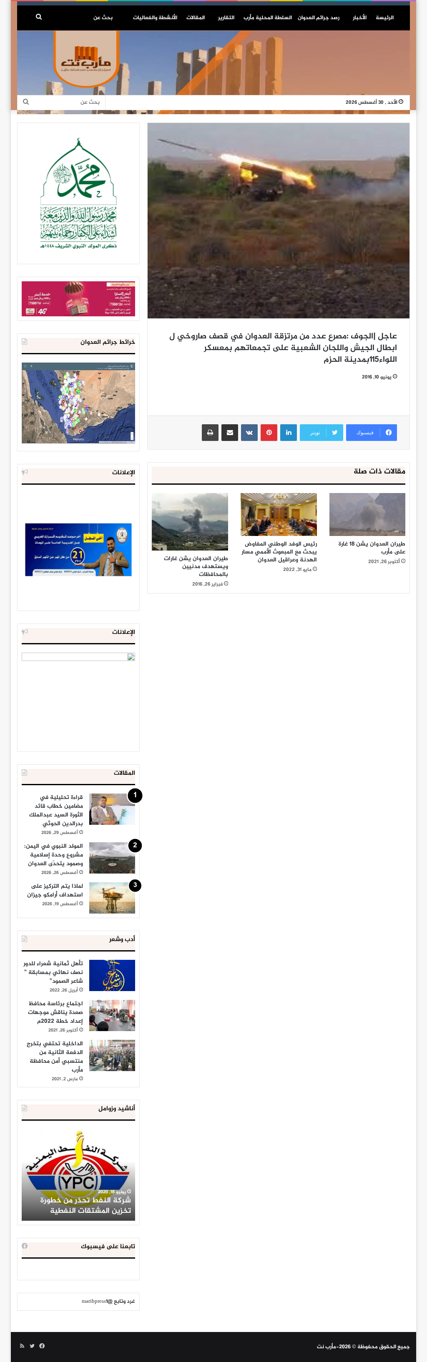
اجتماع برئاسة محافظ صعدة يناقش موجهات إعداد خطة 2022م (55, 1012)
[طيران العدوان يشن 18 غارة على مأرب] (367, 514)
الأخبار (360, 18)
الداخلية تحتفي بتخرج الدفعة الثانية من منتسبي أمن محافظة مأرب (55, 1057)
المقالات (195, 18)
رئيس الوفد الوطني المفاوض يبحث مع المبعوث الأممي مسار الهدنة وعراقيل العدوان (279, 552)
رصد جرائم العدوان (318, 18)
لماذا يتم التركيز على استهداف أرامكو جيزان (55, 890)
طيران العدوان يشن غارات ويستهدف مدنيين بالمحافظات (196, 566)
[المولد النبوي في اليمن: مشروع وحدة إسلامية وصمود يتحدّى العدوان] (112, 858)
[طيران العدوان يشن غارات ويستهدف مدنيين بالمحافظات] (190, 522)
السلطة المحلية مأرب (268, 18)
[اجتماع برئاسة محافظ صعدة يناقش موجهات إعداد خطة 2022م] (112, 1015)
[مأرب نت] (213, 72)
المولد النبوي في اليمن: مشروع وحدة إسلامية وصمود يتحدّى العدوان (53, 855)
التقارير (226, 18)
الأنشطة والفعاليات (155, 18)
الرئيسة (385, 18)
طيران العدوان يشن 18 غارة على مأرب (372, 548)
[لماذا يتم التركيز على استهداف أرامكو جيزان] (112, 898)
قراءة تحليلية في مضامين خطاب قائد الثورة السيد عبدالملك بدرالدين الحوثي (56, 811)
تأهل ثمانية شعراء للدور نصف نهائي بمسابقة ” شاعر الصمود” (53, 972)
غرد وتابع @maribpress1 (108, 1301)
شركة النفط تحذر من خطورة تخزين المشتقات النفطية (85, 1205)
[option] (78, 1175)
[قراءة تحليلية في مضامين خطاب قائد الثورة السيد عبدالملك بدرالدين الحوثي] (112, 809)
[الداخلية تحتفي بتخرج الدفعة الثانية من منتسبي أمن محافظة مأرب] (112, 1055)
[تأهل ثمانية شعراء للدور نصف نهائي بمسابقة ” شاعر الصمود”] (112, 975)
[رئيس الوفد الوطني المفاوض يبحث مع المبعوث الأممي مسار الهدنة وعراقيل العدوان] (279, 514)
